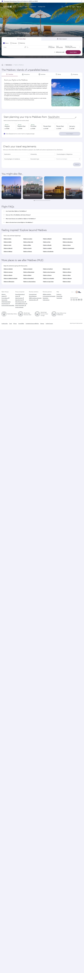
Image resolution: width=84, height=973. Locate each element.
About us (3, 294)
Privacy (15, 323)
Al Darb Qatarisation (6, 301)
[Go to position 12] (44, 200)
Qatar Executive (18, 298)
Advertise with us (33, 299)
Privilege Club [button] (41, 6)
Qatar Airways (5, 291)
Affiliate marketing (47, 294)
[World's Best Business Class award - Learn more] (20, 313)
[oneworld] (14, 6)
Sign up (79, 6)
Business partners (47, 291)
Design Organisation (19, 305)
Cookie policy (5, 323)
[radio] (10, 126)
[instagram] (81, 300)
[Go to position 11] (43, 200)
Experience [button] (33, 6)
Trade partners (46, 299)
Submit (77, 164)
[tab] (10, 74)
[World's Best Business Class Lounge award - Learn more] (37, 313)
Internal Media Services (20, 303)
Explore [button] (21, 6)
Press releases (5, 298)
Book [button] (26, 6)
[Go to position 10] (42, 200)
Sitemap (42, 323)
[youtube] (79, 300)
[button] (42, 211)
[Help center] (62, 7)
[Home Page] (2, 65)
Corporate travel (32, 294)
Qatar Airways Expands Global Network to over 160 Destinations (20, 1)
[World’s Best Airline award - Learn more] (4, 313)
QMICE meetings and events (35, 298)
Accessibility (21, 323)
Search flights (69, 133)
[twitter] (74, 300)
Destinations (9, 64)
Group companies (19, 291)
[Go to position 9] (41, 200)
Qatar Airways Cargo (20, 301)
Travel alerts (59, 298)
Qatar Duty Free (18, 299)
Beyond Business (33, 296)
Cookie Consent (49, 323)
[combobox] (61, 117)
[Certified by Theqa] (76, 292)
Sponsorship (4, 299)
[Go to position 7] (39, 200)
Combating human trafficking (32, 323)
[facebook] (71, 300)
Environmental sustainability (8, 305)
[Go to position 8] (40, 200)
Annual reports (5, 303)
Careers (3, 296)
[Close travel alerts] (81, 1)
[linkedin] (76, 300)
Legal (10, 323)
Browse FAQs (59, 296)
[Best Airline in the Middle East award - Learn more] (54, 313)
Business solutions (33, 291)
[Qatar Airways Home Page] (8, 6)
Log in (73, 6)
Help (58, 291)
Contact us (59, 294)
